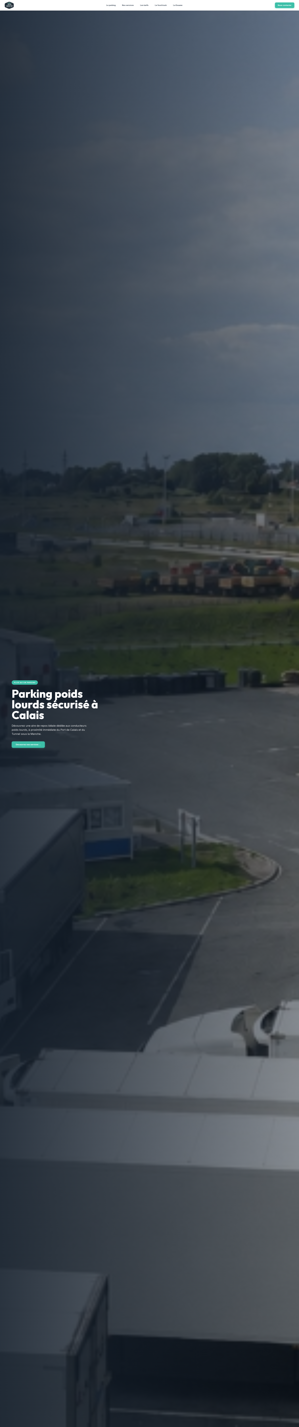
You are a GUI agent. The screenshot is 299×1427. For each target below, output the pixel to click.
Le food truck (161, 5)
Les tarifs (144, 5)
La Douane (177, 5)
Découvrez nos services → (28, 744)
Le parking (111, 5)
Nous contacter (285, 5)
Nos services (128, 5)
